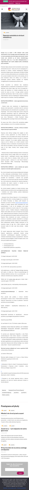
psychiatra (16, 392)
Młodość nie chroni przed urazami (12, 413)
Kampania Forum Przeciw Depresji (16, 390)
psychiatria (23, 392)
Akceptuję (5, 487)
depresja (4, 390)
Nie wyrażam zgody (12, 487)
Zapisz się (17, 3)
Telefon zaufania (5, 394)
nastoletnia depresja (6, 392)
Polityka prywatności (21, 487)
